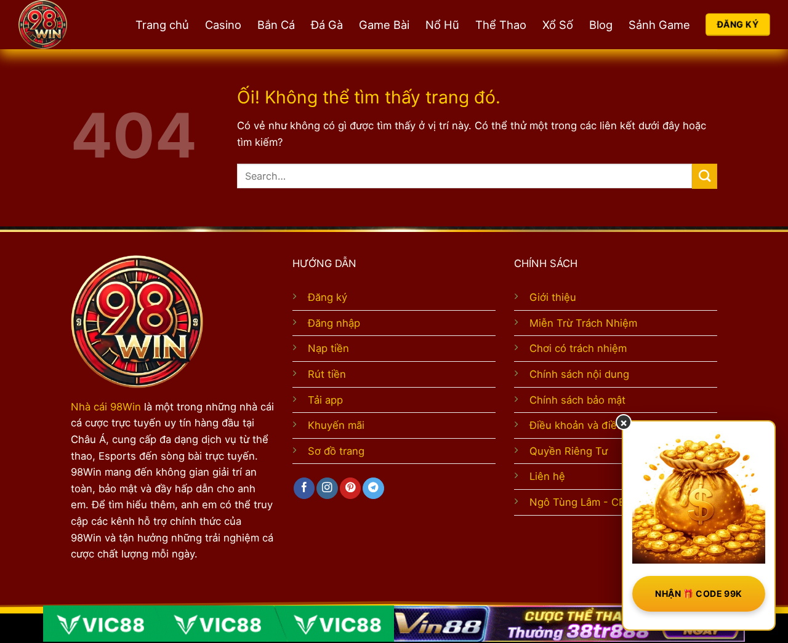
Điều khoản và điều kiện (587, 425)
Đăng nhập (334, 323)
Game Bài (384, 24)
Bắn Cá (276, 24)
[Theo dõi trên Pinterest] (350, 488)
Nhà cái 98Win (106, 407)
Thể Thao (500, 24)
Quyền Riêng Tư (568, 451)
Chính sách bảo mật (577, 400)
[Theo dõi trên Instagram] (326, 488)
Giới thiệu (552, 297)
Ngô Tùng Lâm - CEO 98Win (598, 502)
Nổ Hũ (442, 24)
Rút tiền (327, 374)
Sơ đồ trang (336, 451)
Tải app (325, 400)
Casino (223, 24)
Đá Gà (327, 24)
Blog (601, 24)
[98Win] (64, 24)
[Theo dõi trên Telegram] (373, 488)
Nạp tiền (328, 348)
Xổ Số (557, 24)
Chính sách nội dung (579, 374)
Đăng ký (327, 297)
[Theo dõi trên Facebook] (304, 488)
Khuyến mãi (336, 425)
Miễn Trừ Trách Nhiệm (583, 323)
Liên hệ (547, 476)
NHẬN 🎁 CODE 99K (698, 593)
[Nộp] (704, 176)
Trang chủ (162, 24)
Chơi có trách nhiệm (578, 348)
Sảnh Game (659, 24)
